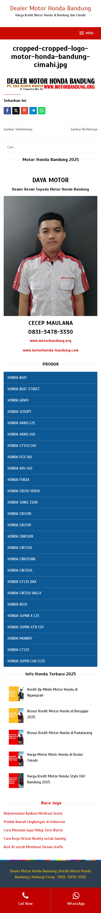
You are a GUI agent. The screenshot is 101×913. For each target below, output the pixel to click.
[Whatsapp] (41, 110)
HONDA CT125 (18, 650)
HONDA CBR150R (20, 536)
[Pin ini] (24, 110)
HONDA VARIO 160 (21, 434)
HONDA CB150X (19, 525)
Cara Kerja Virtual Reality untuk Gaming (35, 838)
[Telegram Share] (33, 110)
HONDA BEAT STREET (24, 389)
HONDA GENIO (18, 400)
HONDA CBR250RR (21, 559)
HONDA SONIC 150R (23, 502)
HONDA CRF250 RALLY (24, 593)
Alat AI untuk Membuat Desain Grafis (33, 847)
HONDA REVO (17, 604)
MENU (90, 33)
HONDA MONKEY (20, 638)
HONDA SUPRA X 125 (23, 616)
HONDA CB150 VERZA (24, 491)
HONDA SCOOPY (19, 411)
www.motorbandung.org (50, 340)
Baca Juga (51, 803)
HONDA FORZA (18, 479)
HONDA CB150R (19, 513)
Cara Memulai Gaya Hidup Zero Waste (33, 830)
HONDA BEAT (17, 377)
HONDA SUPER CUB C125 (26, 661)
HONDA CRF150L (20, 547)
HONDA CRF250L (20, 570)
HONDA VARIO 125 (21, 423)
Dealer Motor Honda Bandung (50, 8)
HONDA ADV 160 (20, 468)
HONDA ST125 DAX (22, 581)
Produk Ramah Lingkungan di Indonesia (34, 822)
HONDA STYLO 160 (22, 445)
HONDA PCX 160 (20, 457)
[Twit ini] (16, 110)
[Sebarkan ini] (7, 110)
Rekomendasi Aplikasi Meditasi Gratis (33, 813)
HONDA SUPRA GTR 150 (26, 627)
